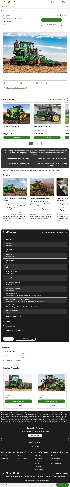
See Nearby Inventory (58, 99)
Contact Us (49, 476)
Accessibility (18, 476)
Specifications (7, 485)
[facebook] (7, 473)
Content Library (38, 458)
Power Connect (38, 469)
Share (57, 15)
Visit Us (53, 455)
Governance (20, 461)
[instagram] (3, 473)
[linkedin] (14, 473)
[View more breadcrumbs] (6, 10)
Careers (19, 455)
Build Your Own (51, 24)
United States (62, 473)
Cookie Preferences (59, 476)
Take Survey (35, 446)
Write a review (18, 18)
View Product (17, 137)
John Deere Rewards (56, 463)
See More (8, 339)
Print (63, 15)
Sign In (65, 2)
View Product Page (18, 401)
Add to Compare (50, 232)
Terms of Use (28, 476)
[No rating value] (7, 19)
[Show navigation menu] (4, 2)
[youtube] (18, 473)
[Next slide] (38, 226)
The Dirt (36, 463)
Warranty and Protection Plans (15, 88)
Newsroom (37, 455)
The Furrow (37, 461)
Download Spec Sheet (24, 339)
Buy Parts (4, 455)
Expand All (62, 232)
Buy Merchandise (55, 458)
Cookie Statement (38, 476)
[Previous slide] (31, 226)
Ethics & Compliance (22, 458)
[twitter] (10, 473)
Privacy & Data (9, 476)
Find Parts (42, 83)
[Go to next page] (43, 143)
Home (2, 10)
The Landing (37, 466)
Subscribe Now (35, 435)
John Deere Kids (55, 461)
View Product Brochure (13, 83)
